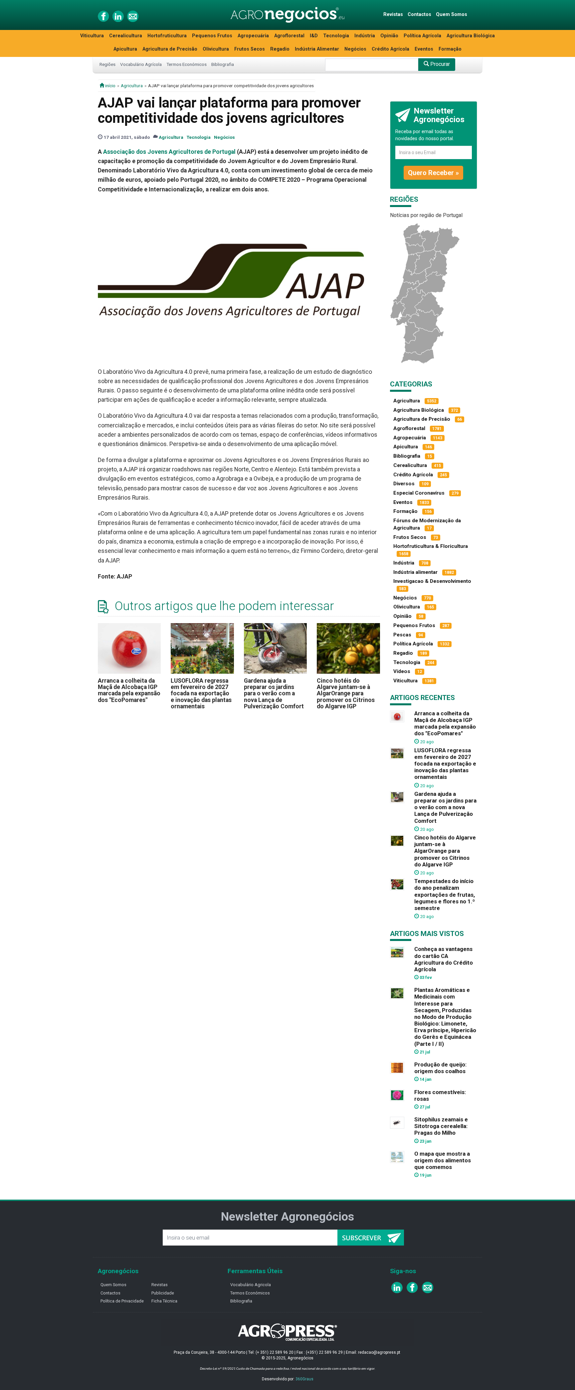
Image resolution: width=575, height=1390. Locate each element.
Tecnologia (336, 36)
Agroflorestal (289, 36)
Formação (450, 49)
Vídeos (401, 671)
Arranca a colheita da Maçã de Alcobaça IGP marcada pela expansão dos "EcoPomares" (129, 690)
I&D (314, 36)
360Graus (304, 1379)
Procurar (439, 64)
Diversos (404, 484)
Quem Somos (451, 14)
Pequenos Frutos (212, 36)
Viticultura (92, 36)
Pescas (402, 635)
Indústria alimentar (415, 572)
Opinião (389, 36)
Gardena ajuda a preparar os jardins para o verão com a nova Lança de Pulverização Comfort (274, 693)
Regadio (279, 49)
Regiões (107, 64)
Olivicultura (216, 49)
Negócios (355, 49)
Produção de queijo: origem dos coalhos (440, 1067)
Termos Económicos (186, 64)
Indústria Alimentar (317, 49)
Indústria (364, 36)
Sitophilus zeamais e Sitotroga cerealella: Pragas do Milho (441, 1126)
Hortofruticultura (167, 36)
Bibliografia (222, 64)
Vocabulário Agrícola (141, 64)
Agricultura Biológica (471, 36)
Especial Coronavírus (419, 493)
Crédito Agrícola (390, 49)
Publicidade (162, 1292)
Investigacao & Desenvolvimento (432, 581)
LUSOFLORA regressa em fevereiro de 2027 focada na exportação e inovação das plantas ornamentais (201, 693)
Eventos (424, 49)
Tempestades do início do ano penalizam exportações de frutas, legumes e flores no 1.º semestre (444, 894)
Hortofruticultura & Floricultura (430, 546)
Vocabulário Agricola (250, 1284)
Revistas (393, 14)
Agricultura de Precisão (169, 49)
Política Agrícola (422, 36)
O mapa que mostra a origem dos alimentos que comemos (442, 1160)
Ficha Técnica (164, 1300)
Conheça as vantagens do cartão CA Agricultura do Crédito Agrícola (443, 959)
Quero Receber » (433, 173)
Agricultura (132, 85)
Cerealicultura (125, 36)
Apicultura (125, 49)
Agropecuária (253, 36)
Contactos (419, 14)
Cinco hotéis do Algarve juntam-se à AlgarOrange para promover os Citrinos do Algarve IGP (346, 693)
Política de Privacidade (122, 1300)
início (109, 85)
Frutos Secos (249, 49)
